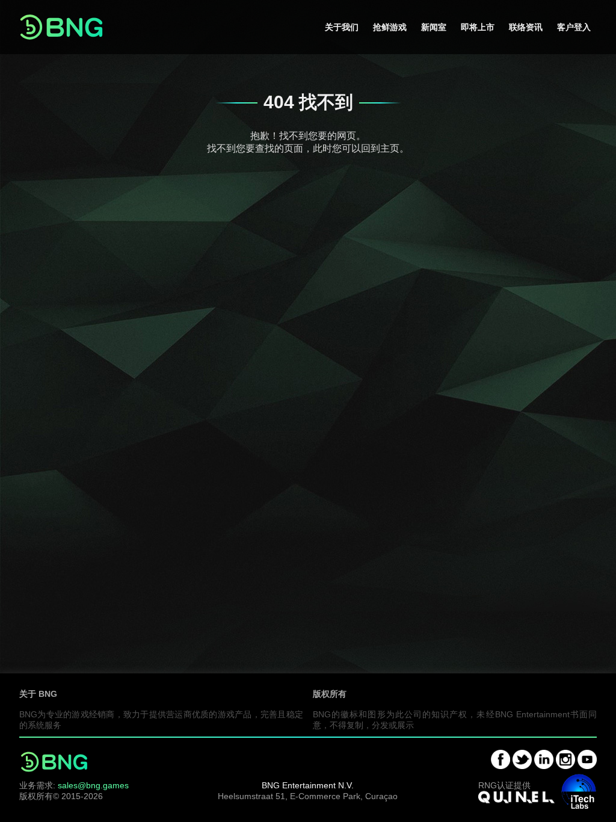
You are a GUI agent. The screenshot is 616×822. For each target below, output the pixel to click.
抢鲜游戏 (390, 27)
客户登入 (574, 27)
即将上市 (477, 27)
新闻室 (433, 27)
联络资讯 (526, 27)
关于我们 (342, 27)
